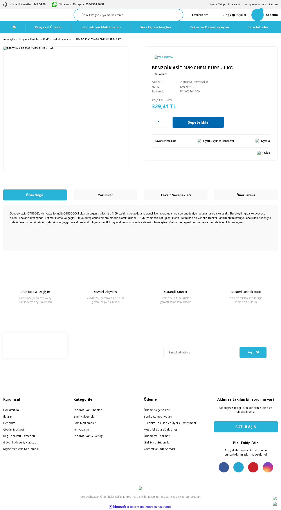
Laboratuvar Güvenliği (88, 436)
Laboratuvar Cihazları (88, 410)
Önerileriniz (245, 195)
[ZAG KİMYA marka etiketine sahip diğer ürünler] (165, 59)
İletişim (273, 4)
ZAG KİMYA (186, 86)
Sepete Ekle (198, 122)
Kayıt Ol (253, 352)
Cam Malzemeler (85, 423)
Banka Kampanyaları (158, 416)
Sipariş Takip (217, 4)
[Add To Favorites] (164, 141)
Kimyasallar (81, 429)
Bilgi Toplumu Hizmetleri (19, 436)
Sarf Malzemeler (85, 416)
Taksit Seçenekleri (175, 195)
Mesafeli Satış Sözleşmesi (161, 429)
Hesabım (9, 423)
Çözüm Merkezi (13, 429)
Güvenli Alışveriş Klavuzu (19, 442)
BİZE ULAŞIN (245, 426)
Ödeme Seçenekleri (157, 410)
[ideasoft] (117, 507)
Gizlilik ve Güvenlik (156, 442)
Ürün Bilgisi (35, 195)
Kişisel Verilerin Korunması (21, 449)
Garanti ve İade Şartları (159, 449)
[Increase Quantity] (163, 122)
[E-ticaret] (140, 507)
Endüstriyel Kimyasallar (194, 82)
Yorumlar (105, 195)
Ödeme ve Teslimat (156, 436)
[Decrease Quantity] (154, 122)
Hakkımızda (11, 410)
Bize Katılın (234, 4)
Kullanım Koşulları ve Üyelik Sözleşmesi (170, 423)
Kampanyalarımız (255, 4)
